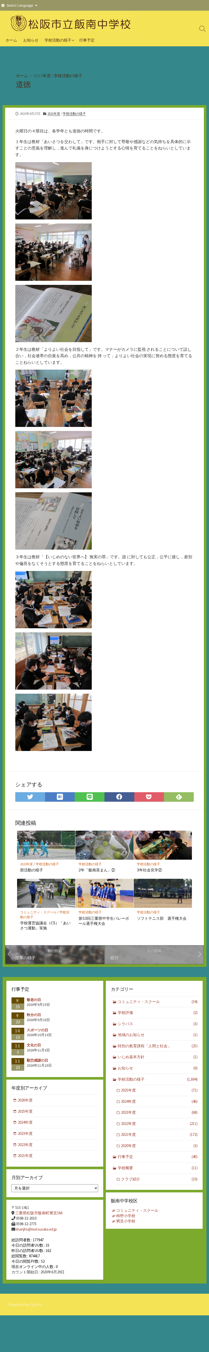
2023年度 (159, 1112)
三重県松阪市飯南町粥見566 (38, 1212)
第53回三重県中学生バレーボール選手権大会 (104, 921)
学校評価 (158, 1012)
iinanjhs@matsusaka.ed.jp (36, 1229)
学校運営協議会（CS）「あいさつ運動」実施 (45, 925)
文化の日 (34, 1045)
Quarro (36, 1304)
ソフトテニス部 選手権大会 (162, 918)
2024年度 (159, 1101)
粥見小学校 (125, 1221)
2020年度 (159, 1145)
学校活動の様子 (58, 40)
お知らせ (30, 40)
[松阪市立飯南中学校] (71, 22)
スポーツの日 (37, 1030)
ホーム (11, 40)
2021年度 (42, 75)
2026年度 (25, 1100)
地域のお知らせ (158, 1034)
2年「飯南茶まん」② (97, 870)
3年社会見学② (149, 870)
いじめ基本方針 (158, 1056)
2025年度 (159, 1090)
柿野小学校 (125, 1215)
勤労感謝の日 (37, 1060)
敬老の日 (34, 999)
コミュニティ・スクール (38, 912)
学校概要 (158, 1167)
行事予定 (87, 40)
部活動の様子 (31, 870)
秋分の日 (34, 1014)
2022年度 (26, 864)
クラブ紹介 (159, 1179)
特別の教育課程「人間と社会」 (158, 1045)
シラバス (158, 1023)
